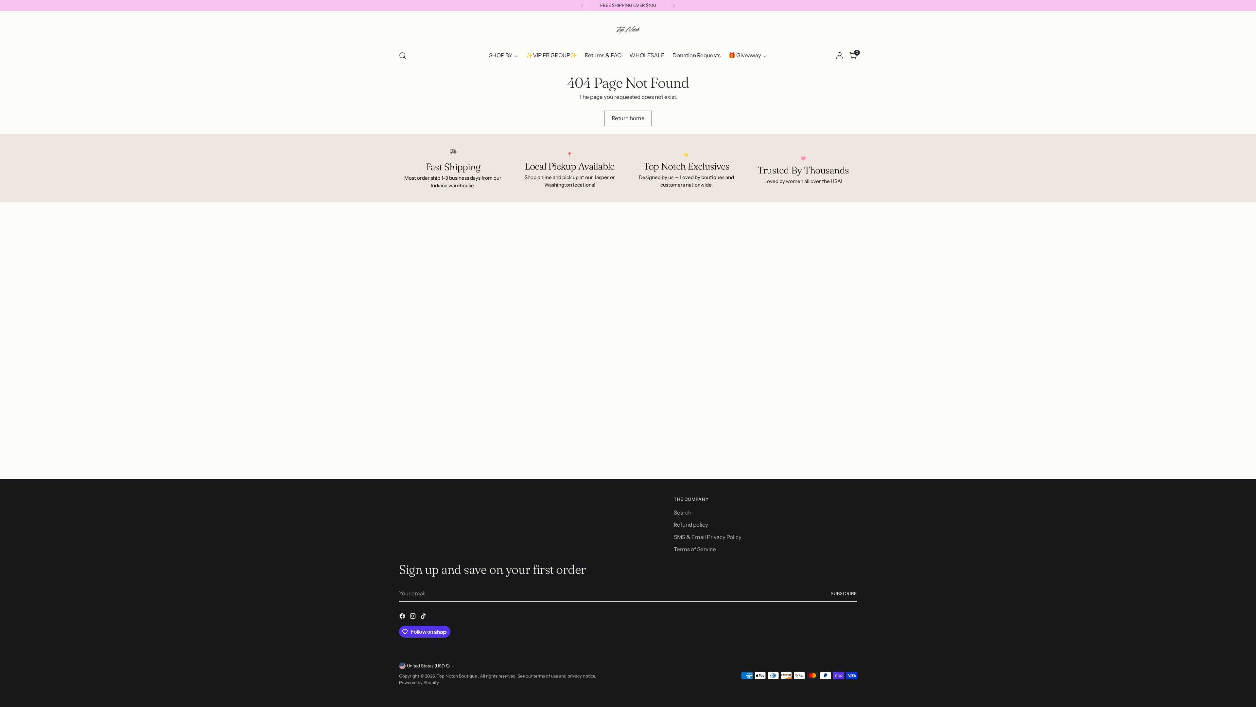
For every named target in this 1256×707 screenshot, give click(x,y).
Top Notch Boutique (457, 676)
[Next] (674, 5)
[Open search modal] (402, 55)
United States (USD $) (428, 665)
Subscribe (844, 593)
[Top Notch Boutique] (628, 30)
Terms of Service (695, 549)
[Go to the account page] (839, 55)
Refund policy (691, 524)
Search (682, 512)
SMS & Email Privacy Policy (707, 537)
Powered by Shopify (419, 682)
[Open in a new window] (403, 617)
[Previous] (582, 5)
